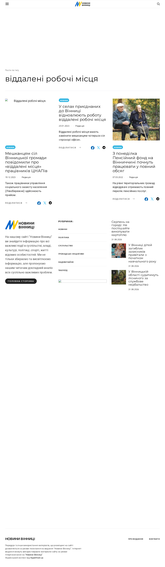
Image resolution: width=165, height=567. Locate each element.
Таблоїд (62, 270)
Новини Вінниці (20, 539)
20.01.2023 (64, 125)
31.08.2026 (117, 239)
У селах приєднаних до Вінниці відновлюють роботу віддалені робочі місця (82, 113)
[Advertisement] (82, 38)
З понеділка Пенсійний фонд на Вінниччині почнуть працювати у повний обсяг (134, 162)
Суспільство (65, 245)
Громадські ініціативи (71, 253)
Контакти (154, 539)
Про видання (135, 539)
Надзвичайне (66, 262)
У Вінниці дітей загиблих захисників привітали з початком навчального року (142, 253)
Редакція (26, 177)
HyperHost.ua (36, 558)
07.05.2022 (118, 177)
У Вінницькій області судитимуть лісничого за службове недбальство (143, 278)
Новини (10, 147)
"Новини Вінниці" (34, 554)
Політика (63, 237)
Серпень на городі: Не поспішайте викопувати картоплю (121, 228)
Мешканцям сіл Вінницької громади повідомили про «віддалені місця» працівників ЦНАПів (26, 162)
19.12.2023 (10, 177)
